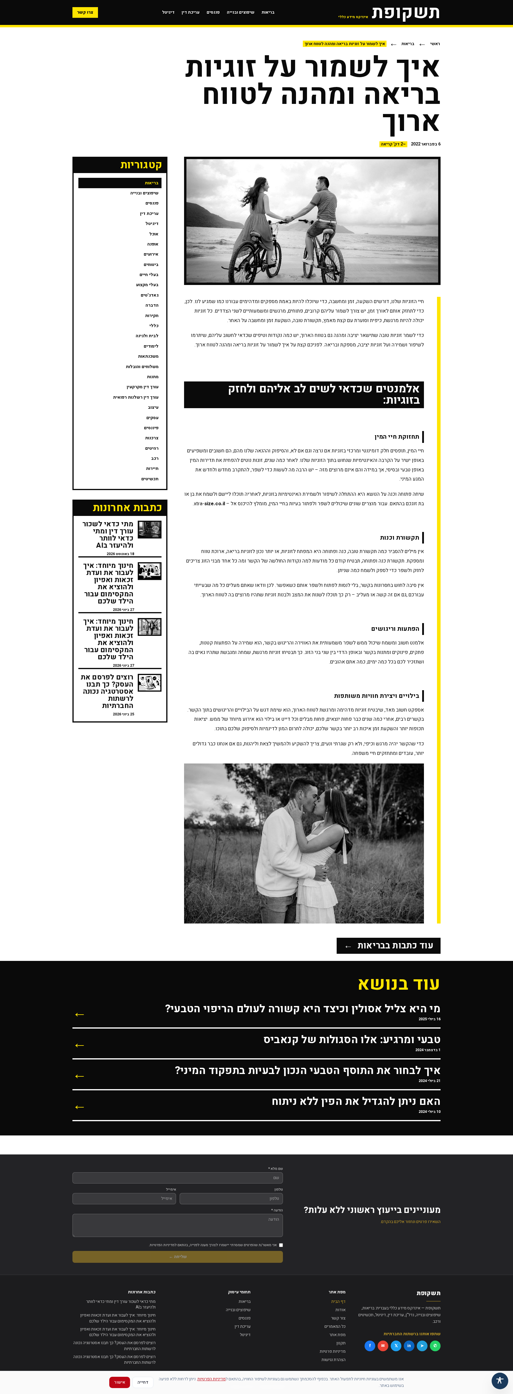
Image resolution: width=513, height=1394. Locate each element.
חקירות (152, 316)
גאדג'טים (150, 295)
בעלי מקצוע (147, 285)
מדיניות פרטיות (333, 1351)
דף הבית (338, 1301)
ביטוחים (151, 265)
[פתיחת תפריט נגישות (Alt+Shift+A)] (500, 1381)
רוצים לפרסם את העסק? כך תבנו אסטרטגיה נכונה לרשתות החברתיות (114, 1346)
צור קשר (338, 1318)
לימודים (151, 346)
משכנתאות (148, 356)
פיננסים (151, 428)
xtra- (209, 503)
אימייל (171, 1189)
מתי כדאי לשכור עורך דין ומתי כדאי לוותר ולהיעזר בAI (121, 1304)
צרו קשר (85, 12)
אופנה (153, 244)
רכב (155, 458)
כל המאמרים (335, 1326)
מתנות (153, 377)
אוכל (154, 234)
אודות (340, 1310)
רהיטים (152, 448)
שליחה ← (178, 1257)
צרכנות (152, 438)
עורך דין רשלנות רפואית (136, 397)
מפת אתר (337, 1335)
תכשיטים (150, 479)
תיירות (152, 468)
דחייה (142, 1382)
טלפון (279, 1189)
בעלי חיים (149, 275)
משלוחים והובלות (142, 367)
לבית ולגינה (147, 336)
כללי (154, 326)
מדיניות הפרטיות (211, 1379)
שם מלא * (275, 1168)
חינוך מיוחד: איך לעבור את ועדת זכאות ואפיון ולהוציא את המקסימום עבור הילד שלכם (118, 1318)
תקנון (341, 1343)
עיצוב (153, 407)
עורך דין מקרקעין (143, 387)
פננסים (213, 12)
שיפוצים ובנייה (240, 12)
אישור (119, 1382)
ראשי (435, 44)
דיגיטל (168, 12)
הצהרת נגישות (334, 1360)
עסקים (152, 418)
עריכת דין (191, 12)
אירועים (151, 254)
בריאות (268, 12)
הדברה (152, 305)
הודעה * (277, 1210)
